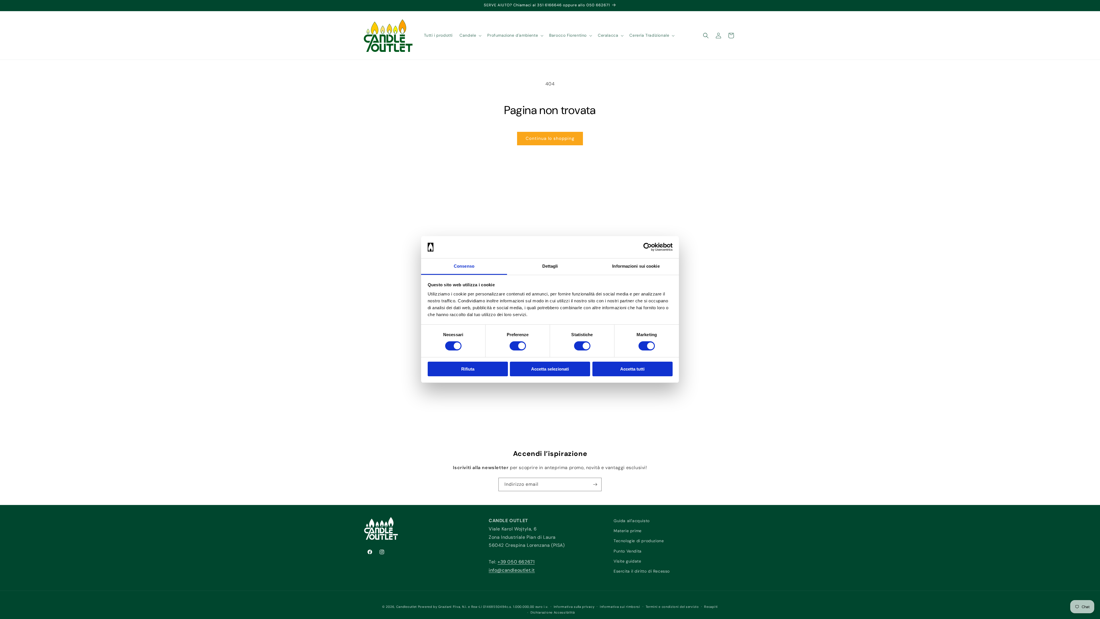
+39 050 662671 (516, 562)
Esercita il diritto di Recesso (642, 571)
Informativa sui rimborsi (620, 607)
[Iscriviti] (595, 484)
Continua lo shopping (550, 138)
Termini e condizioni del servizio (672, 607)
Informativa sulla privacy (574, 607)
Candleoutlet (406, 607)
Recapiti (711, 607)
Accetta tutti (632, 369)
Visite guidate (627, 561)
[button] (470, 35)
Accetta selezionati (550, 369)
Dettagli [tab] (550, 266)
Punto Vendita (628, 551)
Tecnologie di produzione (639, 540)
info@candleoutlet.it (512, 570)
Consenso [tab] (464, 266)
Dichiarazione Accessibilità (553, 612)
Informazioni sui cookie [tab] (635, 266)
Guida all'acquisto (632, 520)
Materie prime (628, 530)
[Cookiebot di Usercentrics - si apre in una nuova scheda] (647, 247)
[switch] (518, 345)
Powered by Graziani (435, 607)
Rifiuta (467, 369)
